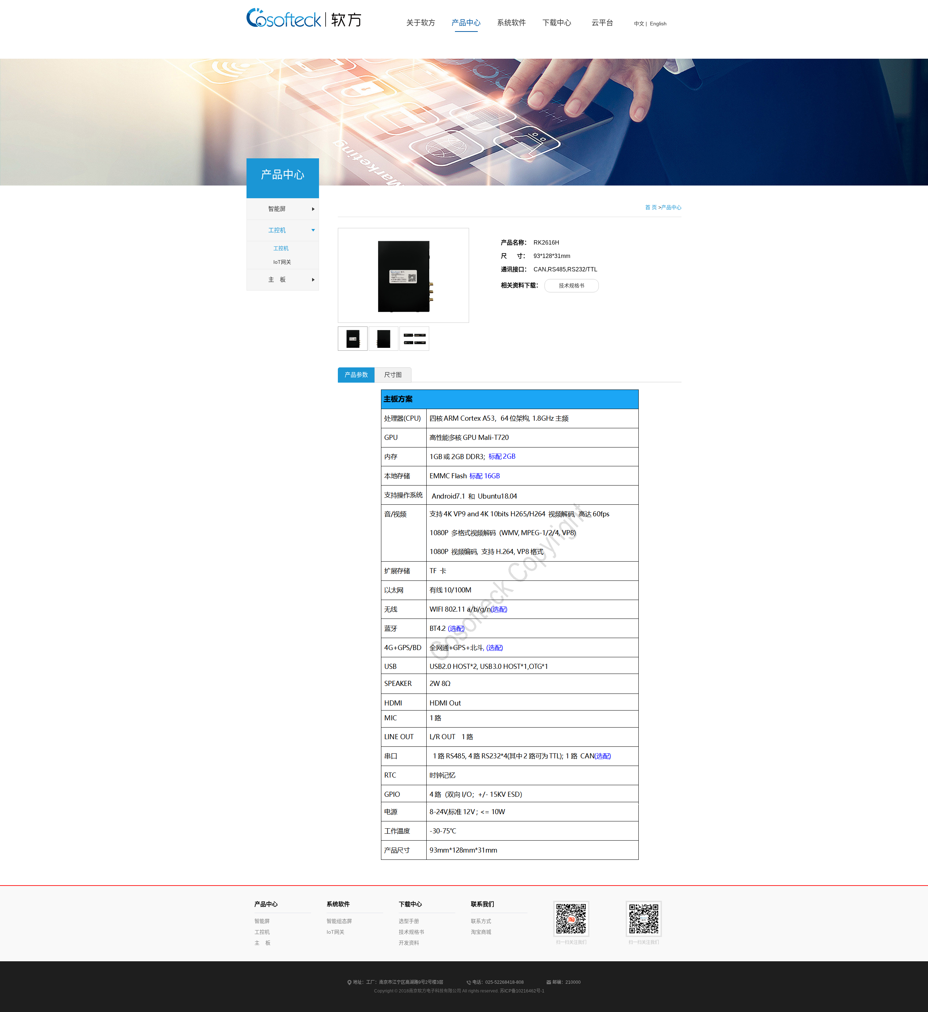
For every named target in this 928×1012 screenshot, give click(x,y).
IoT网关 (282, 262)
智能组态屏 (339, 921)
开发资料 (409, 943)
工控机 (281, 248)
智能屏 (262, 921)
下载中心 (556, 23)
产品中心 (466, 23)
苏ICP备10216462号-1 (522, 991)
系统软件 (511, 23)
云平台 (602, 23)
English (658, 23)
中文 (639, 23)
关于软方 (420, 23)
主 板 (262, 943)
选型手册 (409, 921)
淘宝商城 (481, 932)
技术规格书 (571, 285)
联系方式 (481, 921)
